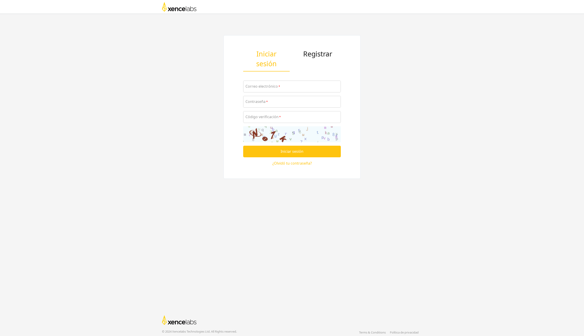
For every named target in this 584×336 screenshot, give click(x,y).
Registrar (317, 54)
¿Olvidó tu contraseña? (292, 163)
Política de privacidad (404, 332)
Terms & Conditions (372, 332)
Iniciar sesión (292, 151)
